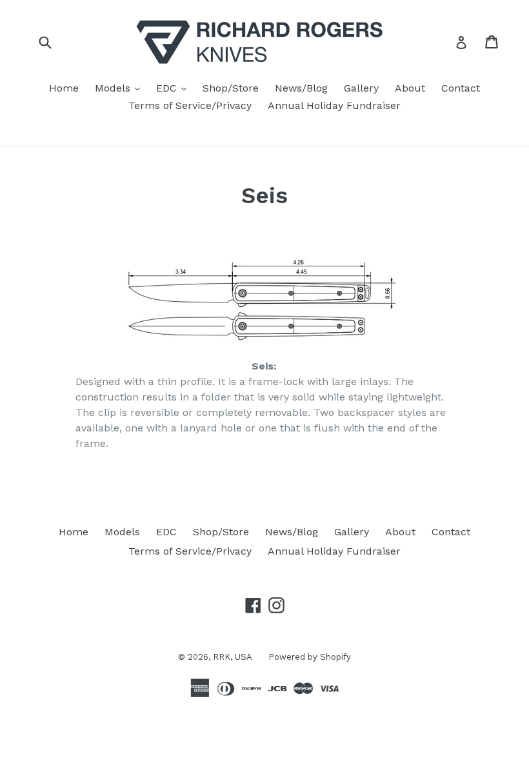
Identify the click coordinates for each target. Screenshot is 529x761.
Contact (460, 88)
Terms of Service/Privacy (190, 105)
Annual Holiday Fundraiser (334, 105)
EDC (174, 87)
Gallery (361, 88)
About (410, 88)
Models (120, 87)
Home (64, 88)
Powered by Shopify (309, 657)
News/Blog (301, 88)
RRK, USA (232, 657)
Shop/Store (231, 88)
